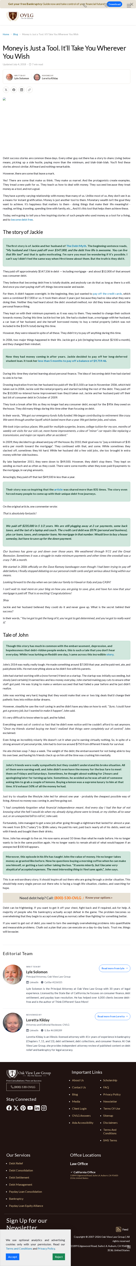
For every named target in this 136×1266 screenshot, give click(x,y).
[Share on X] (6, 90)
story (110, 654)
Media (76, 1101)
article (58, 489)
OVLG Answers (81, 1115)
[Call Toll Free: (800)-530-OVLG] (86, 5)
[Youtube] (30, 1108)
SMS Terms (110, 1140)
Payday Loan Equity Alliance (26, 1205)
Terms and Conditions (110, 1131)
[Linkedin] (37, 1108)
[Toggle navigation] (129, 5)
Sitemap (108, 1115)
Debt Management (20, 1184)
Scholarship (110, 1080)
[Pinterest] (23, 1108)
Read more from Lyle (113, 968)
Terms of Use (111, 1108)
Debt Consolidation (21, 1170)
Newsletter (110, 1101)
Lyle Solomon (21, 78)
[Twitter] (16, 1108)
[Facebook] (9, 1108)
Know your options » (98, 897)
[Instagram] (44, 1108)
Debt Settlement (19, 1177)
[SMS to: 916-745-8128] (107, 5)
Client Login (79, 1108)
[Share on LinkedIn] (21, 90)
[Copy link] (29, 90)
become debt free (22, 219)
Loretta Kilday (50, 78)
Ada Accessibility (82, 1122)
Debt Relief (16, 1163)
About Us (78, 1080)
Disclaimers (110, 1122)
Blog (15, 34)
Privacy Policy (112, 1094)
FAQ (106, 1087)
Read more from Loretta (111, 1016)
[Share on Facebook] (14, 90)
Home (6, 34)
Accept (12, 1256)
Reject (59, 1256)
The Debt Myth (76, 245)
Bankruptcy (16, 1198)
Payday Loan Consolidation (25, 1191)
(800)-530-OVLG (24, 1087)
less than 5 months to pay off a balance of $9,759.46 (72, 360)
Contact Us (79, 1087)
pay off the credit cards (107, 293)
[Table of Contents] (129, 1247)
